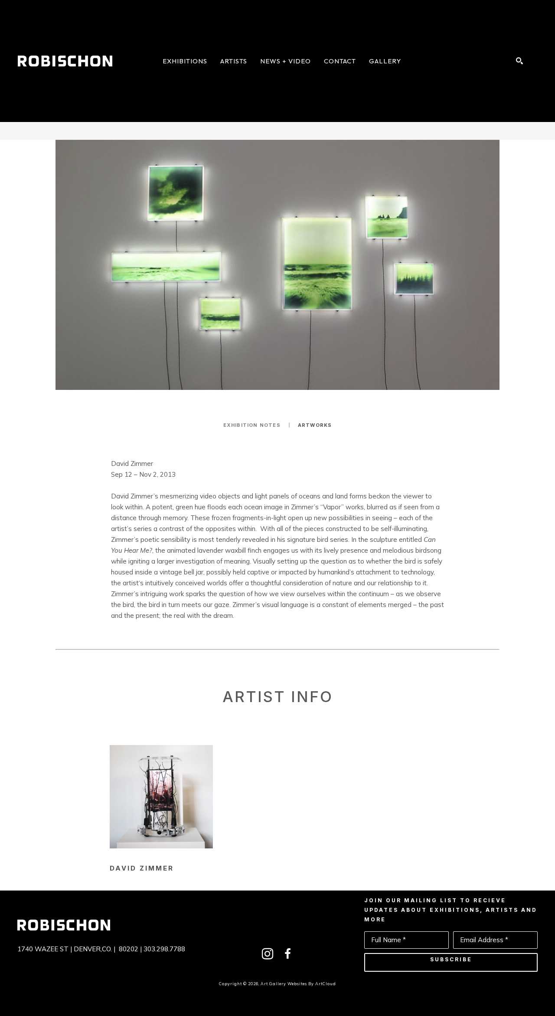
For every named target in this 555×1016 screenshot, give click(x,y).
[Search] (519, 60)
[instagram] (267, 954)
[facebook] (287, 954)
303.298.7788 (164, 949)
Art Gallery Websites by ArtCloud (298, 983)
